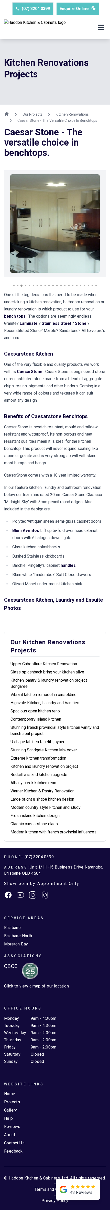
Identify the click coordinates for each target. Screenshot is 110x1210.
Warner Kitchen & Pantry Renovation (42, 791)
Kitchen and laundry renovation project (44, 766)
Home (9, 1093)
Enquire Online (74, 8)
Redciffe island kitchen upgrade (38, 774)
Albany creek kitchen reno (33, 782)
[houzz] (45, 895)
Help (8, 1118)
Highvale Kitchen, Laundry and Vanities (44, 702)
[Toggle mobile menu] (101, 28)
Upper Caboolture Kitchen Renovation (43, 663)
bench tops (15, 316)
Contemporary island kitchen (35, 719)
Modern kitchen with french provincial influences (53, 832)
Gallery (10, 1110)
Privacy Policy (55, 1200)
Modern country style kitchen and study (45, 807)
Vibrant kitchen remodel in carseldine (43, 694)
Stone (81, 323)
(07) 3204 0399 (36, 8)
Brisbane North (18, 935)
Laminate (29, 323)
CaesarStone (30, 371)
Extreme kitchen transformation (38, 758)
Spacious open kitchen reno (35, 711)
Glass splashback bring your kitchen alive (47, 672)
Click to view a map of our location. (37, 986)
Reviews (12, 1126)
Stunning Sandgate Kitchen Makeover (43, 750)
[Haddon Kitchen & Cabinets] (35, 27)
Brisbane (12, 927)
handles (68, 565)
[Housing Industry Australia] (28, 971)
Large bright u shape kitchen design (42, 799)
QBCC (11, 966)
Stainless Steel (57, 323)
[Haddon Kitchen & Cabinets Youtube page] (20, 895)
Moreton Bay (16, 944)
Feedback (13, 1151)
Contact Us (14, 1143)
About (9, 1134)
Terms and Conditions (55, 1189)
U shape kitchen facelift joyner (37, 741)
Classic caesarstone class (34, 823)
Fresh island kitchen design (35, 815)
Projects (12, 1102)
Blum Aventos (26, 530)
